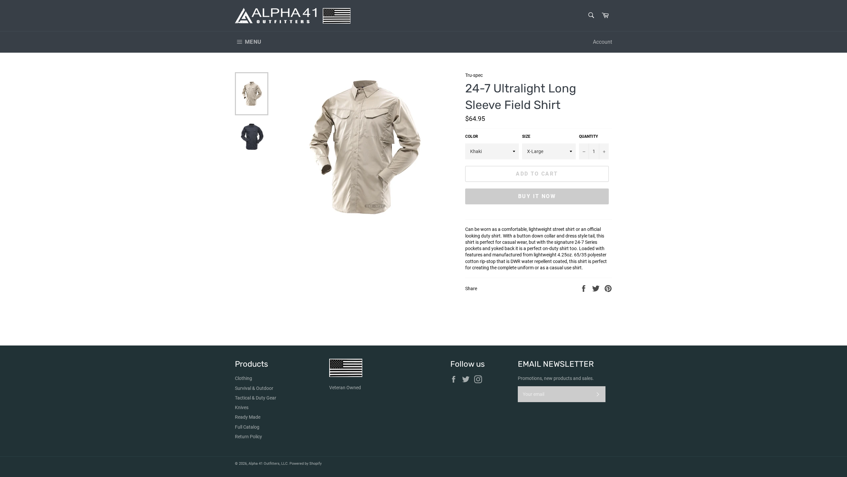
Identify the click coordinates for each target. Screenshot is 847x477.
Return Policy (248, 436)
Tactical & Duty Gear (255, 397)
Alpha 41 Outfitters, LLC (268, 463)
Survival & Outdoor (254, 388)
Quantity (588, 136)
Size (526, 136)
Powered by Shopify (306, 463)
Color (471, 136)
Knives (241, 407)
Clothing (243, 378)
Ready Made (247, 417)
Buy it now (537, 196)
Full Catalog (247, 427)
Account (602, 42)
